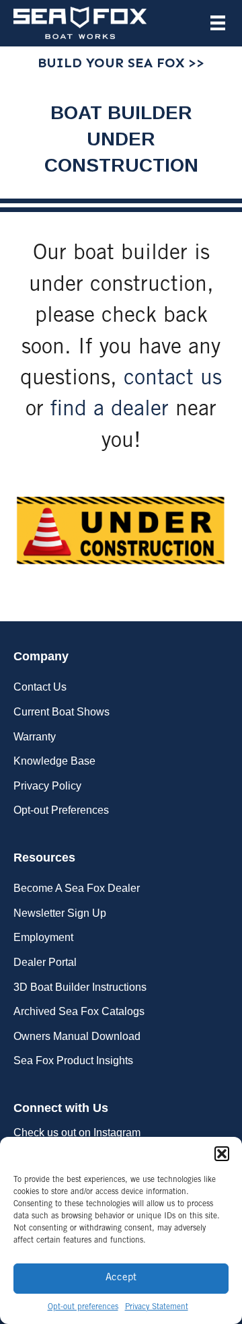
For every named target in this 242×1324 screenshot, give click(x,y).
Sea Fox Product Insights (73, 1060)
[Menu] (217, 23)
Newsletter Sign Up (59, 913)
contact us (173, 379)
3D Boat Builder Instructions (80, 987)
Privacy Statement (156, 1307)
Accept (121, 1278)
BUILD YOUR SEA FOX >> (121, 63)
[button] (222, 1153)
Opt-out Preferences (61, 810)
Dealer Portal (45, 962)
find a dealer (109, 410)
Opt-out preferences (83, 1307)
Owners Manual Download (76, 1036)
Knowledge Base (54, 761)
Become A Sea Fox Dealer (76, 888)
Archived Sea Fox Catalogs (79, 1011)
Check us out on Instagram (76, 1132)
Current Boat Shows (61, 712)
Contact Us (40, 687)
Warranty (34, 736)
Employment (43, 937)
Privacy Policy (47, 786)
